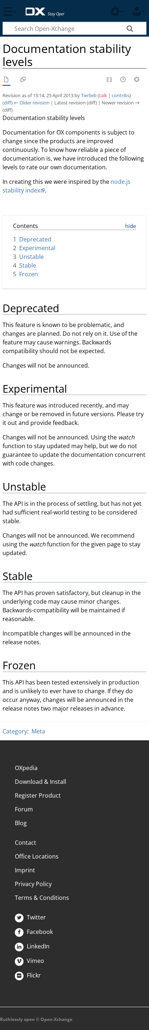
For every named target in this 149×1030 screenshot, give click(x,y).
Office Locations (37, 856)
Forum (24, 809)
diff (7, 102)
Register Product (38, 795)
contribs (120, 95)
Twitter (35, 917)
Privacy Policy (33, 884)
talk (103, 95)
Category (15, 731)
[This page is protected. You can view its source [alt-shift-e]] (110, 80)
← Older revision (32, 102)
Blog (21, 823)
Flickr (33, 975)
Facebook (39, 932)
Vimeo (34, 961)
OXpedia (26, 768)
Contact (25, 843)
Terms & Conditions (42, 898)
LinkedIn (37, 946)
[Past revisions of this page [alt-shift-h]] (123, 80)
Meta (38, 731)
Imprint (25, 870)
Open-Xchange (42, 8)
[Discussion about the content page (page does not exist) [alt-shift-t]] (23, 80)
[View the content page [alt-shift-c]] (6, 80)
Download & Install (40, 782)
